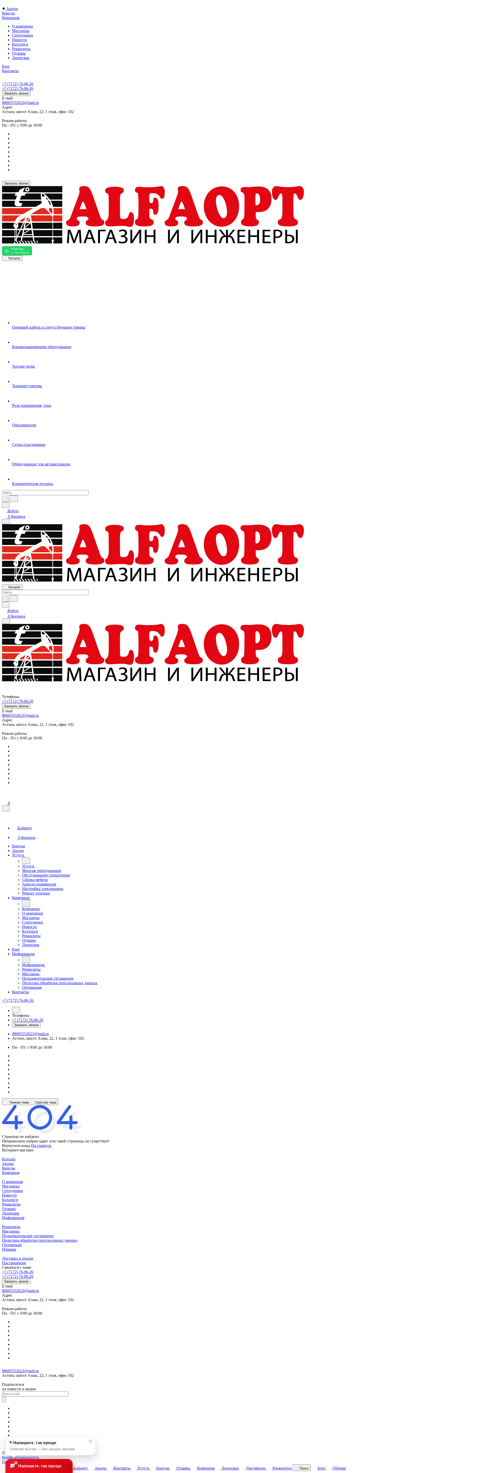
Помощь (9, 1249)
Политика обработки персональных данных (39, 1240)
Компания (10, 1172)
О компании (22, 26)
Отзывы (19, 53)
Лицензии (20, 58)
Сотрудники (22, 35)
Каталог (9, 1159)
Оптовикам (12, 1245)
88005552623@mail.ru (20, 103)
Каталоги (20, 44)
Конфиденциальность (20, 1457)
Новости (19, 40)
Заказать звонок (16, 93)
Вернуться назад (16, 1145)
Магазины (21, 31)
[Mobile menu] (6, 621)
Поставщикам (14, 1263)
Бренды (8, 1168)
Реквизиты (21, 49)
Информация (13, 1218)
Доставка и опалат (18, 1258)
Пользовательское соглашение (28, 1236)
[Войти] (4, 798)
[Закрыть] (6, 808)
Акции (8, 1163)
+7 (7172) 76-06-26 (17, 84)
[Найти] (13, 498)
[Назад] (26, 860)
